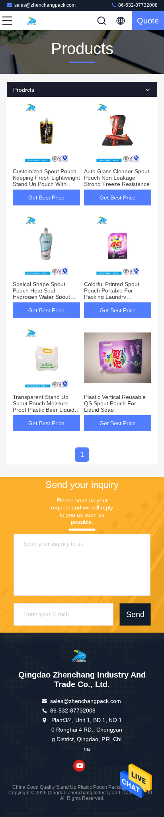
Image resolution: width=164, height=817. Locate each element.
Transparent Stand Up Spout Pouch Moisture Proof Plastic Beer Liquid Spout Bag (43, 406)
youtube (79, 766)
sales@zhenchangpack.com (45, 5)
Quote (148, 20)
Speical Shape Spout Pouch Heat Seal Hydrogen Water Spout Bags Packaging (41, 293)
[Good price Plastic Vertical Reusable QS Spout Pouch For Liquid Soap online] (117, 357)
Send (135, 614)
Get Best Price (46, 197)
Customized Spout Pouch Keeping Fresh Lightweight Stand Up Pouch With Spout (46, 181)
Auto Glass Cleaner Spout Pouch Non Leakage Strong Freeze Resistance (117, 177)
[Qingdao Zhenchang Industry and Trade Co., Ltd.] (33, 20)
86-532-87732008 (137, 5)
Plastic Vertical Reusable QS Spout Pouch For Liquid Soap (115, 403)
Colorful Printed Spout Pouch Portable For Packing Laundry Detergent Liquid (111, 293)
